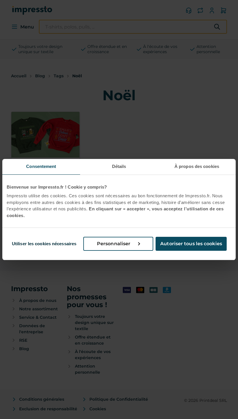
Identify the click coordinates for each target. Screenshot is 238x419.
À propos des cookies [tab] (196, 166)
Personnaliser (113, 243)
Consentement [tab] (41, 166)
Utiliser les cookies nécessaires (44, 243)
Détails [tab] (119, 166)
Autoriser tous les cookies (191, 243)
